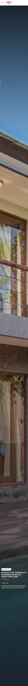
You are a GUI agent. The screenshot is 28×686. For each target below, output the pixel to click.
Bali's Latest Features (6, 569)
